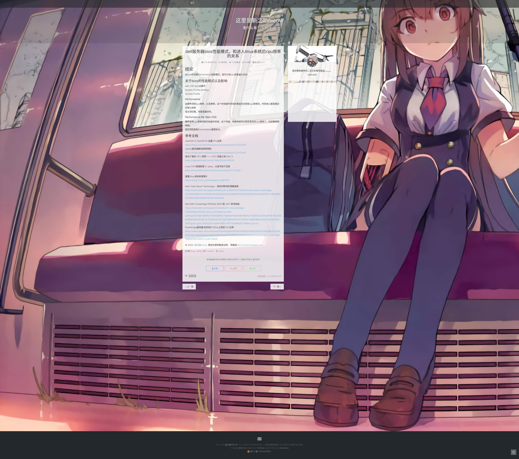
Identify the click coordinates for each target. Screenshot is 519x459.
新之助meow (200, 245)
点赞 (234, 268)
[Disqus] (233, 323)
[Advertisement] (312, 102)
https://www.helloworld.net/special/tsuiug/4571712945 (213, 170)
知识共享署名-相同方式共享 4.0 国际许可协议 (234, 259)
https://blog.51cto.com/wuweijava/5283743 (207, 180)
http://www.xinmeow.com (250, 245)
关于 (192, 2)
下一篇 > (277, 286)
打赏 (215, 268)
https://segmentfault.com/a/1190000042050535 (209, 160)
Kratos (242, 448)
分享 (253, 268)
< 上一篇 (189, 286)
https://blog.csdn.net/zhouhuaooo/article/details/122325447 (215, 144)
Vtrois (261, 448)
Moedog (284, 448)
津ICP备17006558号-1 (261, 451)
